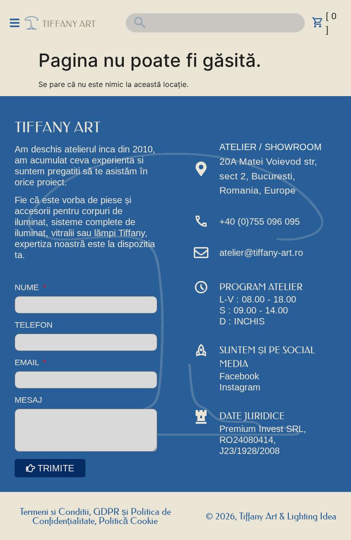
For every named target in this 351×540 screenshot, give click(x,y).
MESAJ (28, 400)
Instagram (240, 387)
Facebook (239, 376)
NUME (28, 287)
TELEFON (34, 325)
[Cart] (318, 22)
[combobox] (215, 22)
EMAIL (28, 362)
